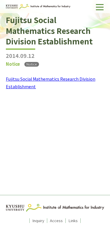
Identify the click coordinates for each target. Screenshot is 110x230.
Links (73, 220)
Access (56, 220)
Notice (31, 64)
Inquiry (38, 220)
